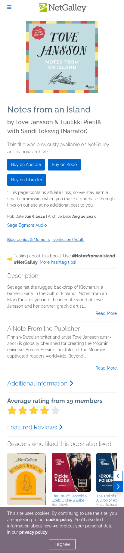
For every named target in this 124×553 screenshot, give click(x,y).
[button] (26, 484)
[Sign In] (9, 7)
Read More (106, 313)
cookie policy (59, 519)
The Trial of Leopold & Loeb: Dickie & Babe (69, 498)
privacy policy (33, 532)
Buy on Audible (26, 164)
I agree (62, 544)
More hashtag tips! (58, 262)
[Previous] (118, 476)
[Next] (118, 486)
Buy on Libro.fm (26, 179)
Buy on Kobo (64, 164)
